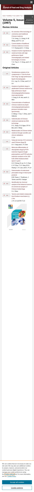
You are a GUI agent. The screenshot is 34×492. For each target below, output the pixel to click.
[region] (17, 476)
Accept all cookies (17, 482)
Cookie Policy (11, 476)
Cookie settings (9, 474)
